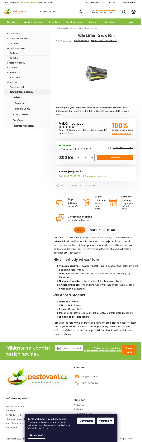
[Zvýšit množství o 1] (92, 157)
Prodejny (112, 2)
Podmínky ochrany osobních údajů (23, 423)
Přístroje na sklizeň (23, 125)
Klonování (12, 82)
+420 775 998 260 (105, 11)
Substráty (15, 77)
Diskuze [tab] (111, 230)
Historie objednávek (83, 413)
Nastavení (36, 435)
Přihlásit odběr (129, 350)
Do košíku (115, 157)
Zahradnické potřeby (21, 91)
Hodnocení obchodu (94, 2)
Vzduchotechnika (19, 38)
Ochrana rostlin (17, 87)
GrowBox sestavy (16, 48)
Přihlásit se (79, 405)
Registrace (79, 409)
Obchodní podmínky (16, 419)
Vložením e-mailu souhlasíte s (103, 349)
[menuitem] (12, 22)
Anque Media (126, 438)
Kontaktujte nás (129, 2)
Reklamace (11, 427)
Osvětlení (15, 33)
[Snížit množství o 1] (78, 157)
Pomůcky (18, 120)
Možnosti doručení (123, 147)
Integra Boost (22, 108)
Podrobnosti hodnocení (104, 40)
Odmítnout (86, 420)
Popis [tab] (80, 230)
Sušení (16, 97)
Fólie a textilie (20, 114)
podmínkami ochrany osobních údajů (103, 350)
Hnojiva (13, 72)
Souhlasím (105, 420)
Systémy (14, 53)
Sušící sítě (20, 103)
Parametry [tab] (94, 230)
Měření (13, 67)
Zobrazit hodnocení (121, 133)
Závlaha (14, 57)
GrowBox (14, 43)
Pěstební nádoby (16, 62)
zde (47, 428)
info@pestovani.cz (96, 176)
